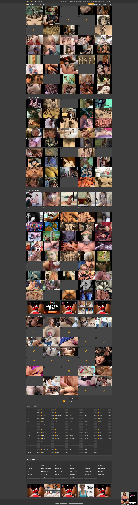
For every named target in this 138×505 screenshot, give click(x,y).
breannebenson (96, 1)
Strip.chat (27, 207)
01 (64, 401)
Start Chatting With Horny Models (31, 206)
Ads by (109, 191)
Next (73, 398)
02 (66, 401)
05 (73, 401)
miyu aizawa (67, 1)
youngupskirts (102, 1)
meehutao (62, 1)
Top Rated (104, 4)
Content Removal (63, 503)
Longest (109, 4)
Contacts (57, 503)
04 (71, 401)
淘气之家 (84, 1)
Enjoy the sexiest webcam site (48, 206)
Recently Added (98, 4)
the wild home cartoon (78, 1)
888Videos (31, 1)
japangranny (89, 1)
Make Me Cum (63, 206)
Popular (91, 4)
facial (72, 1)
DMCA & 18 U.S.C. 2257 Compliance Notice (76, 503)
